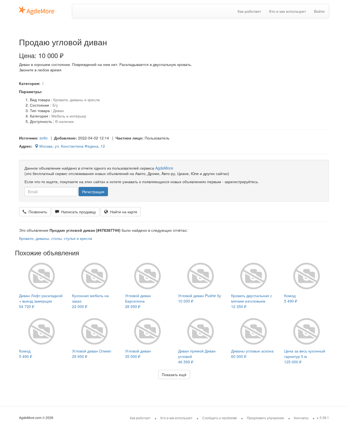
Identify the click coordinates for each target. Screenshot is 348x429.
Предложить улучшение (265, 417)
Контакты (301, 417)
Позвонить (36, 211)
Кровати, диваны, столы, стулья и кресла (55, 238)
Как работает (249, 11)
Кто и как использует (287, 11)
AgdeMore (164, 168)
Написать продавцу (77, 211)
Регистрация (93, 191)
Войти (319, 11)
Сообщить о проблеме (219, 417)
